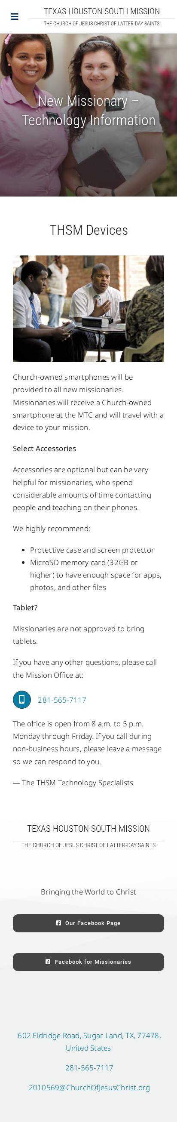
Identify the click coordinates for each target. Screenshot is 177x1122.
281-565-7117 (62, 700)
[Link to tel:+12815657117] (22, 700)
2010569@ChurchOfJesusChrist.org (89, 1087)
